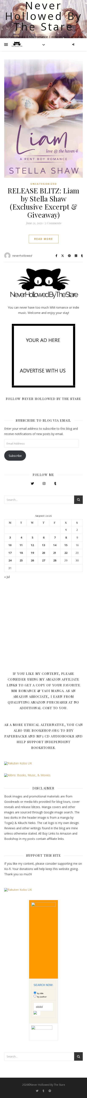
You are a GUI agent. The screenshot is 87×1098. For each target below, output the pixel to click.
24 (9, 560)
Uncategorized (43, 183)
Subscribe (15, 456)
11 (21, 545)
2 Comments (53, 223)
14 (54, 545)
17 (9, 552)
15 (65, 545)
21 (54, 552)
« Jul (7, 577)
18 (21, 552)
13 (43, 545)
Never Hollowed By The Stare (43, 16)
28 (54, 560)
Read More (43, 239)
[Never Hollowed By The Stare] (17, 44)
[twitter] (37, 1090)
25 (21, 560)
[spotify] (50, 1090)
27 (43, 560)
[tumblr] (44, 1090)
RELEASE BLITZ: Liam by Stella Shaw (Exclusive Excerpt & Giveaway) (43, 202)
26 (32, 560)
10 (9, 545)
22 (65, 552)
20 (43, 552)
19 (32, 552)
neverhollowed (22, 255)
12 (32, 545)
